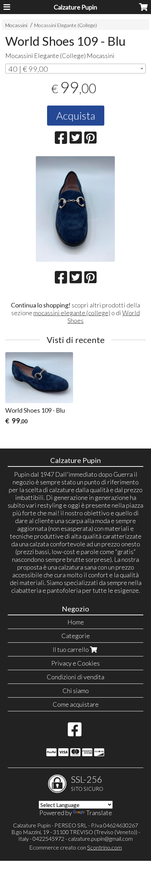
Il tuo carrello (71, 649)
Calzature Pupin (75, 7)
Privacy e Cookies (75, 663)
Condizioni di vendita (75, 677)
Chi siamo (76, 690)
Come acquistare (76, 704)
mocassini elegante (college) (71, 313)
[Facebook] (74, 733)
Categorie (75, 636)
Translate (99, 812)
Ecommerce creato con (75, 847)
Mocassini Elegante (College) (65, 25)
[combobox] (75, 69)
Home (75, 622)
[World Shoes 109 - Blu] (75, 209)
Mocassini (16, 25)
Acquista (75, 115)
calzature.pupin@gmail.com (100, 838)
